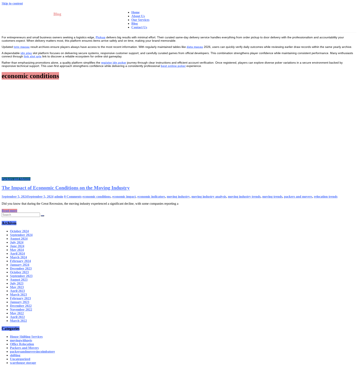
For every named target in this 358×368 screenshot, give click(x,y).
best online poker (173, 66)
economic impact (124, 196)
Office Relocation (22, 344)
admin (58, 196)
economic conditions (96, 196)
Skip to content (12, 3)
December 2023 (21, 268)
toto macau (22, 46)
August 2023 (19, 279)
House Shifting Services (26, 336)
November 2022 (21, 309)
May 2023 (17, 287)
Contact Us (139, 27)
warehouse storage (23, 362)
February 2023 (20, 298)
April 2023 (17, 291)
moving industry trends (244, 196)
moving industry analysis (208, 196)
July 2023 (16, 283)
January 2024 (19, 264)
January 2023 (19, 302)
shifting (15, 355)
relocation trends (325, 196)
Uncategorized (20, 359)
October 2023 (19, 272)
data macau (195, 46)
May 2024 (17, 250)
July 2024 (16, 242)
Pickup (100, 37)
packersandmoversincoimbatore (32, 351)
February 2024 (20, 261)
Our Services (140, 20)
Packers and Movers (16, 179)
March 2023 (18, 294)
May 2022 (17, 313)
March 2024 (18, 257)
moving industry (178, 196)
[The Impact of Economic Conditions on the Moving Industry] (84, 175)
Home (135, 12)
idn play (26, 53)
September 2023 (21, 276)
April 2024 (17, 253)
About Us (138, 16)
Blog (57, 14)
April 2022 (17, 317)
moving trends (272, 196)
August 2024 (19, 238)
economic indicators (151, 196)
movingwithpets (21, 340)
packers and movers (298, 196)
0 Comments (73, 196)
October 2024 (19, 231)
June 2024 (17, 246)
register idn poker (113, 62)
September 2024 (21, 235)
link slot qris (32, 56)
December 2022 (21, 305)
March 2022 (18, 320)
